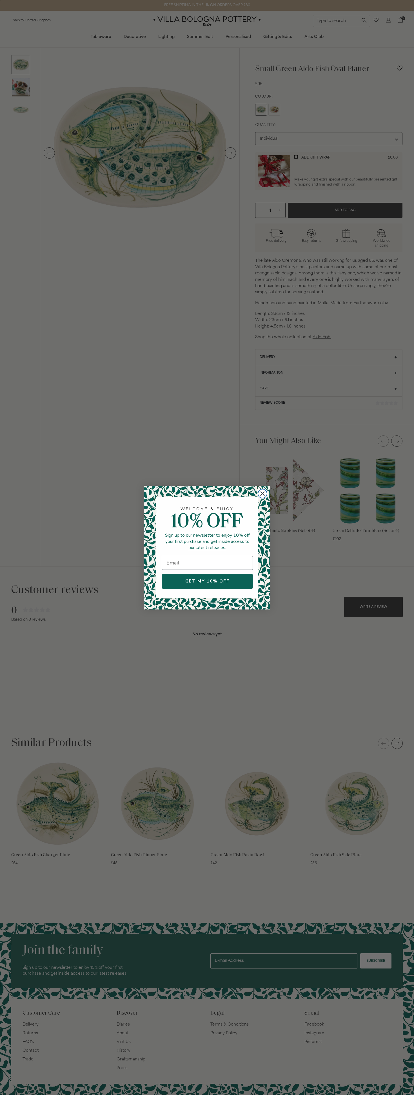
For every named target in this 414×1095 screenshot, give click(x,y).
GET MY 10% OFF (207, 581)
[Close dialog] (262, 493)
